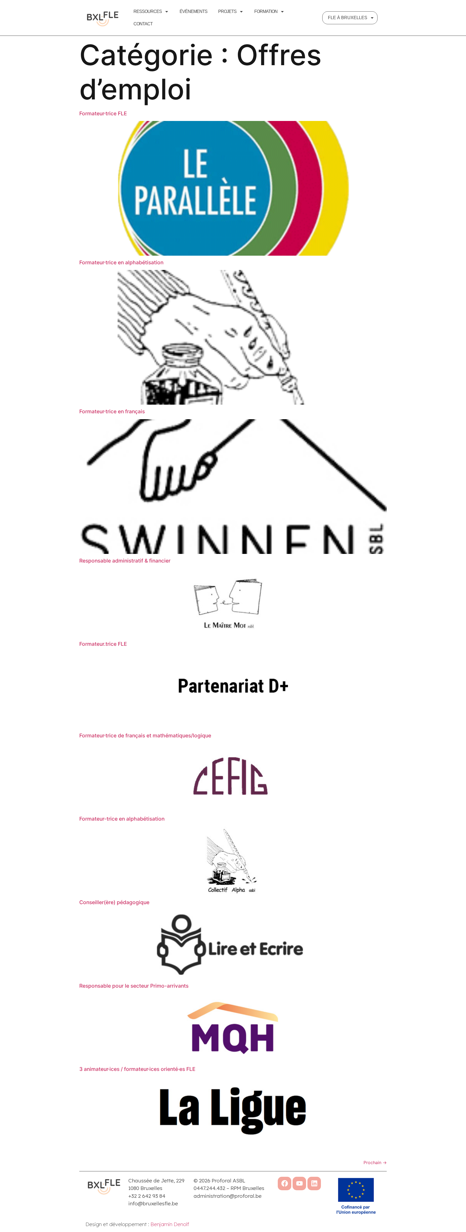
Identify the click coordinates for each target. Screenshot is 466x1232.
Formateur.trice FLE (103, 644)
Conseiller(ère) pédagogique (114, 902)
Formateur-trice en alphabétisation (122, 818)
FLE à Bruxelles (347, 17)
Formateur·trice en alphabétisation (121, 262)
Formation (265, 11)
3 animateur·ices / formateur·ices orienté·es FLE (137, 1069)
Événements (193, 11)
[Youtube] (299, 1183)
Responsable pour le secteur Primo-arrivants (134, 986)
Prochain (375, 1162)
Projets (227, 11)
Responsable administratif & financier (124, 560)
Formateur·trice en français (112, 411)
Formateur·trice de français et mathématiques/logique (145, 735)
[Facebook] (284, 1183)
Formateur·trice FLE (103, 113)
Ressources (147, 11)
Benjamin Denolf (169, 1224)
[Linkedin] (314, 1183)
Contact (143, 24)
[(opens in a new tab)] (233, 254)
